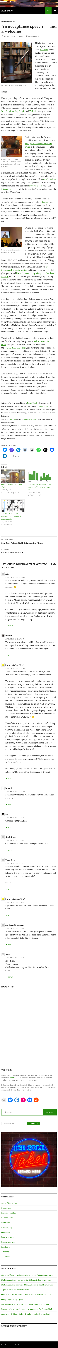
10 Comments (33, 36)
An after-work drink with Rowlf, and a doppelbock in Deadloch (25, 1314)
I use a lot (12, 419)
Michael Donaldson (9, 188)
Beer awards (6, 1208)
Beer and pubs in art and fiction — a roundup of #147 (26, 1309)
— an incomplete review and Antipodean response (27, 1275)
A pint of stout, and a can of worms (15, 1289)
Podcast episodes (7, 1237)
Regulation (5, 1247)
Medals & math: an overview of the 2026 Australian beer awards (26, 1280)
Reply (10, 626)
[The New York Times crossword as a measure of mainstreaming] (13, 505)
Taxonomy (5, 1251)
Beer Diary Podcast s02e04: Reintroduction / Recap (22, 541)
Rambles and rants (8, 1242)
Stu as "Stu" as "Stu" (14, 664)
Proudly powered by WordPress (11, 1345)
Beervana (44, 49)
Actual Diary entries (9, 1203)
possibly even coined (29, 419)
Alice (7, 573)
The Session (6, 1256)
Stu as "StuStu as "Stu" (15, 898)
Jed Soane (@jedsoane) (14, 924)
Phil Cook (13, 1077)
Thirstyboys (10, 859)
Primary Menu (55, 10)
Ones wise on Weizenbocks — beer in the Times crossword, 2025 (39, 487)
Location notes (7, 1217)
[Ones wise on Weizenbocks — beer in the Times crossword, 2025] (39, 476)
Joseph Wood (32, 403)
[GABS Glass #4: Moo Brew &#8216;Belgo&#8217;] (13, 476)
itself (18, 347)
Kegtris (45, 201)
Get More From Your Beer (12, 551)
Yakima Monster (43, 406)
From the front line (8, 1212)
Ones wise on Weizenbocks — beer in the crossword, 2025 (26, 1294)
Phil (22, 36)
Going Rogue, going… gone (12, 1299)
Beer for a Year (35, 185)
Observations (6, 1232)
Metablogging (8, 21)
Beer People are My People (13, 111)
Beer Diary (7, 10)
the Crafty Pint (49, 179)
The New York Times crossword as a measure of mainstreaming (11, 516)
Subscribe (49, 1112)
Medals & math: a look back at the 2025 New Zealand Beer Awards (27, 1284)
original (8, 347)
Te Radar (33, 111)
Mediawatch (6, 1222)
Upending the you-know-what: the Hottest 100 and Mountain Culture (27, 1304)
